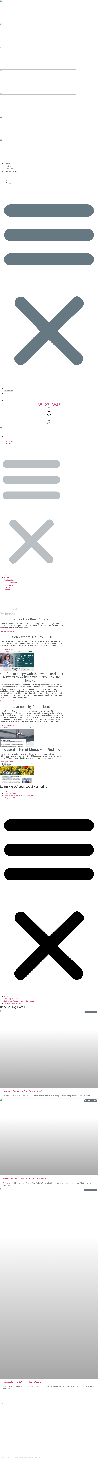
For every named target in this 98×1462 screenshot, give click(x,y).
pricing (6, 388)
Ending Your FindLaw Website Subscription (20, 795)
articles (10, 178)
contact (8, 183)
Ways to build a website (13, 798)
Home (2, 609)
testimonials (8, 391)
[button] (49, 282)
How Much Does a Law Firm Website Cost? (22, 1091)
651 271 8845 (49, 404)
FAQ (9, 398)
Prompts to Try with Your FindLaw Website (22, 1382)
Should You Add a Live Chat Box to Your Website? (25, 1179)
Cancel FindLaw (11, 171)
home (6, 386)
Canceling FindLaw (12, 793)
